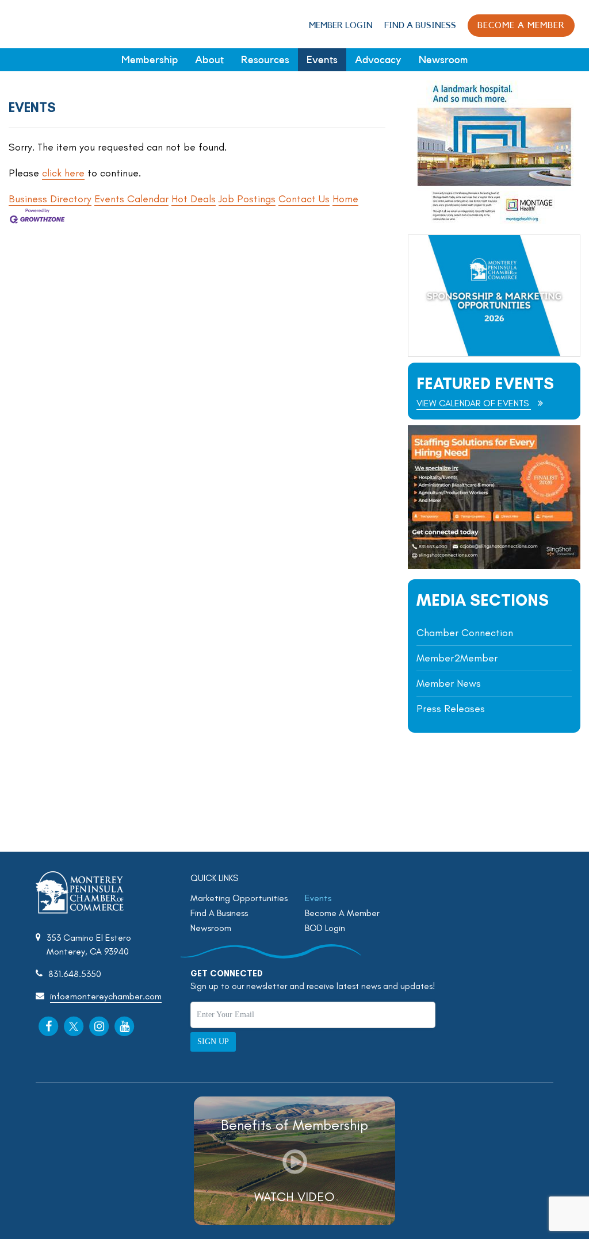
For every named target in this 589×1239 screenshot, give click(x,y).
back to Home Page (48, 23)
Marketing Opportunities (239, 897)
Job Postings (247, 199)
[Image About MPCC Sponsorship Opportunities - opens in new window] (494, 295)
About (209, 60)
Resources (265, 60)
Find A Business (420, 25)
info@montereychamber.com (106, 996)
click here (63, 173)
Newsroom (443, 60)
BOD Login (325, 927)
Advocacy (378, 60)
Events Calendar (131, 199)
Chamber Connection (464, 632)
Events (322, 60)
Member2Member (457, 658)
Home (345, 199)
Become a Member (521, 25)
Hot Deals (193, 199)
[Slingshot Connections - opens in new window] (494, 565)
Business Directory (50, 199)
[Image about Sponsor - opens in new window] (494, 220)
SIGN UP (213, 1041)
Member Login (341, 25)
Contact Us (304, 199)
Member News (448, 683)
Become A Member (342, 912)
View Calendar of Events (473, 403)
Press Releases (450, 708)
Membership (149, 60)
